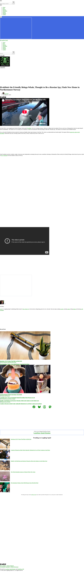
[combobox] (6, 53)
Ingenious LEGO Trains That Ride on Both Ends (11, 361)
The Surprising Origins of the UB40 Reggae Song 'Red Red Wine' (24, 482)
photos (74, 309)
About (4, 42)
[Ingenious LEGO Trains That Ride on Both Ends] (25, 359)
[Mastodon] (5, 564)
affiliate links (33, 494)
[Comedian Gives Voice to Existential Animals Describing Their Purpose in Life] (5, 395)
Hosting (4, 44)
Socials (4, 47)
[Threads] (4, 97)
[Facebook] (1, 97)
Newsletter (5, 46)
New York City (26, 309)
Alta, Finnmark (4, 155)
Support (4, 48)
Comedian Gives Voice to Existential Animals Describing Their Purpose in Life (17, 397)
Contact (4, 49)
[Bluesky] (2, 97)
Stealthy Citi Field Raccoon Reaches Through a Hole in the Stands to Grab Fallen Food (19, 400)
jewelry (62, 309)
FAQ (4, 43)
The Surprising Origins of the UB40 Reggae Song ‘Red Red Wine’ (14, 364)
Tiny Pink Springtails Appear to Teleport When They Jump (23, 472)
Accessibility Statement (5, 566)
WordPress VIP (21, 569)
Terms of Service (10, 565)
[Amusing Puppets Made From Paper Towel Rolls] (25, 392)
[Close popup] (1, 17)
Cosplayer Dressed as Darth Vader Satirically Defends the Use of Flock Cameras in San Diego (21, 403)
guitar (68, 309)
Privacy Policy (3, 565)
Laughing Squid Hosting (42, 433)
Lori (1, 309)
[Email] (5, 97)
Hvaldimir (29, 128)
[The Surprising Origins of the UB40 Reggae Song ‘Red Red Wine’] (8, 362)
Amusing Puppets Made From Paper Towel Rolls (11, 394)
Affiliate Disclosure (14, 566)
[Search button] (13, 52)
